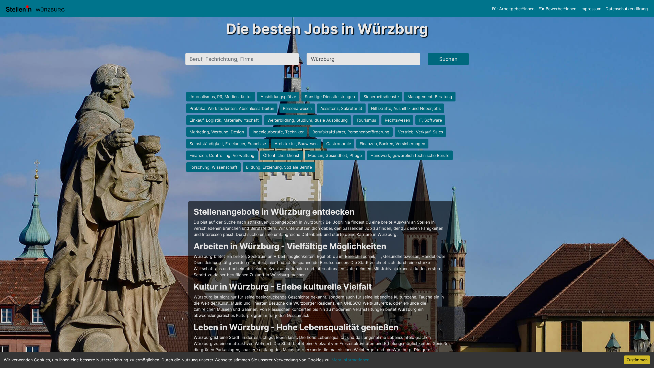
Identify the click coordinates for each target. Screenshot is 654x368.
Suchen (448, 59)
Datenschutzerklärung (626, 8)
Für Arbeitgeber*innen (513, 8)
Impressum (590, 8)
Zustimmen (637, 359)
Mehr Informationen (350, 359)
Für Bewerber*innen (557, 8)
